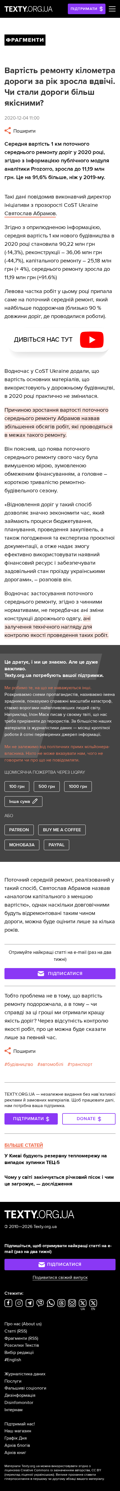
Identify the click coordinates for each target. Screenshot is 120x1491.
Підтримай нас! (19, 1424)
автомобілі (51, 1064)
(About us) (32, 1324)
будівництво (20, 1064)
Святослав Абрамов (30, 213)
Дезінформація (19, 1395)
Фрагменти (15, 1338)
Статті (10, 1331)
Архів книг (15, 1452)
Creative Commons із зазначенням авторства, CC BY (61, 1470)
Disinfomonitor (18, 1402)
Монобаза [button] (22, 845)
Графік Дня (15, 1438)
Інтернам (13, 1410)
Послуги (12, 1381)
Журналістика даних (24, 1374)
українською (43, 1475)
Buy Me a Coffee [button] (62, 830)
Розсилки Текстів (21, 1345)
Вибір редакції (19, 1352)
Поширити (23, 131)
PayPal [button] (56, 845)
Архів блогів (17, 1445)
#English (12, 1360)
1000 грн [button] (78, 786)
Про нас (12, 1324)
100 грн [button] (17, 786)
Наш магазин (17, 1431)
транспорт (81, 1064)
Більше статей (23, 1145)
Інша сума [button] (19, 801)
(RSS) (22, 1331)
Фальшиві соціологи (25, 1388)
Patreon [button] (19, 830)
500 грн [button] (47, 786)
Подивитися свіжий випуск (60, 1277)
